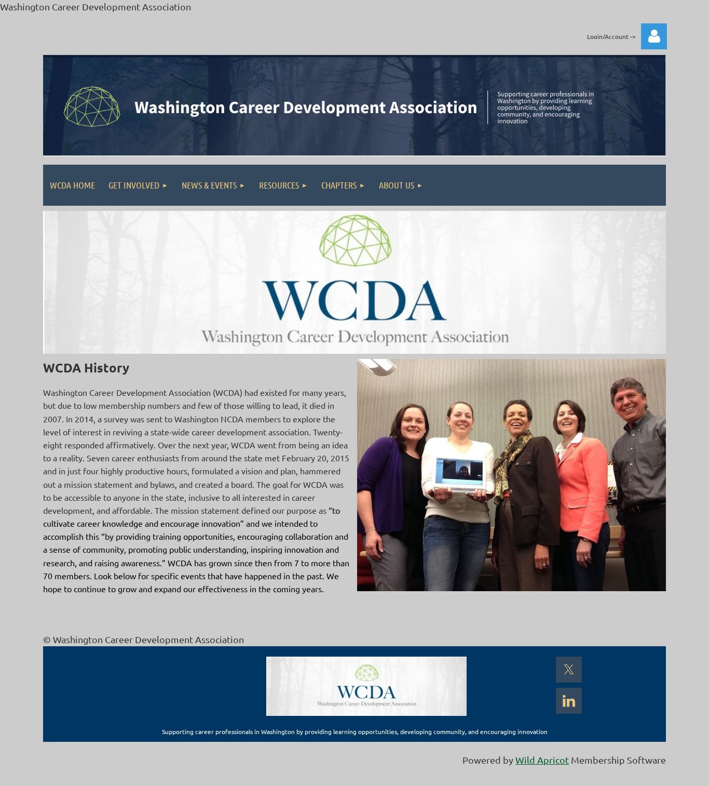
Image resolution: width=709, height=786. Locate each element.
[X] (569, 670)
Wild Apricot (542, 759)
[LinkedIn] (569, 701)
